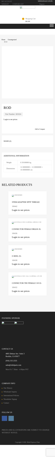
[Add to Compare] (42, 195)
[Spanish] (52, 4)
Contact (6, 403)
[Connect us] (4, 418)
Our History (8, 388)
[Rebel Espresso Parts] (27, 8)
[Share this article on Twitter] (21, 139)
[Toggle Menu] (52, 26)
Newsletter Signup (10, 399)
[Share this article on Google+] (26, 139)
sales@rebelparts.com (13, 365)
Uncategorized (12, 40)
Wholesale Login (45, 1)
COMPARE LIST (18, 4)
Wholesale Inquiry (10, 392)
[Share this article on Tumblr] (44, 139)
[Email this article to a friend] (16, 143)
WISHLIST (5, 4)
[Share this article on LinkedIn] (35, 139)
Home (3, 40)
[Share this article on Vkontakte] (39, 139)
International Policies (11, 395)
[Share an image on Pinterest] (30, 139)
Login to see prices (10, 119)
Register (42, 4)
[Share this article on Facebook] (16, 139)
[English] (50, 4)
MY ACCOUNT (7, 1)
